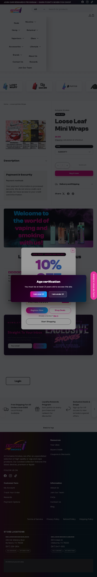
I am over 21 (38, 294)
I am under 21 (58, 294)
